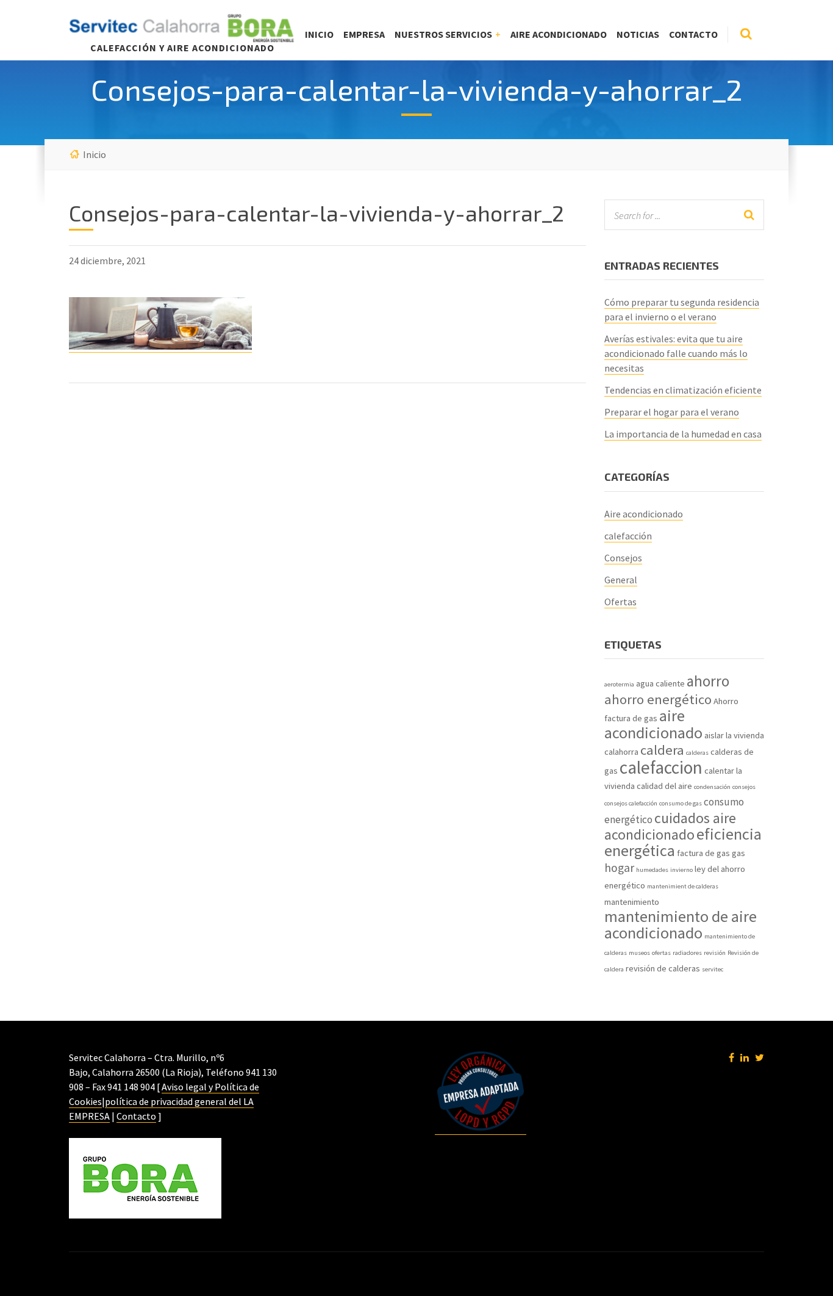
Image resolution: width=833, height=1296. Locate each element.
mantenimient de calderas (682, 886)
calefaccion (661, 767)
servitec (712, 969)
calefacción (628, 536)
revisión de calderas (663, 968)
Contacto (693, 34)
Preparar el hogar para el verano (671, 412)
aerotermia (619, 684)
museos (639, 953)
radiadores (687, 953)
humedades (652, 870)
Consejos (623, 558)
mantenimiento (631, 901)
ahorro (708, 681)
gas (738, 853)
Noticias (638, 34)
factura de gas (703, 853)
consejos (744, 787)
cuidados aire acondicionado (670, 826)
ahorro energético (658, 699)
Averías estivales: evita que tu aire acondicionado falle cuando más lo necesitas (676, 353)
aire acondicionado (653, 724)
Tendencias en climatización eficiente (683, 390)
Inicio (319, 34)
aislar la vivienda (734, 735)
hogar (619, 867)
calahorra (621, 751)
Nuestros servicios (443, 34)
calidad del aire (664, 785)
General (620, 580)
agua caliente (660, 683)
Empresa (364, 34)
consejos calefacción (630, 803)
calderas (697, 753)
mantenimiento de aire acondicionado (680, 924)
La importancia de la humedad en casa (683, 434)
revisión (715, 953)
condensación (712, 787)
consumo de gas (680, 803)
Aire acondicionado (558, 34)
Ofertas (620, 602)
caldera (662, 749)
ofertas (661, 953)
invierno (681, 870)
